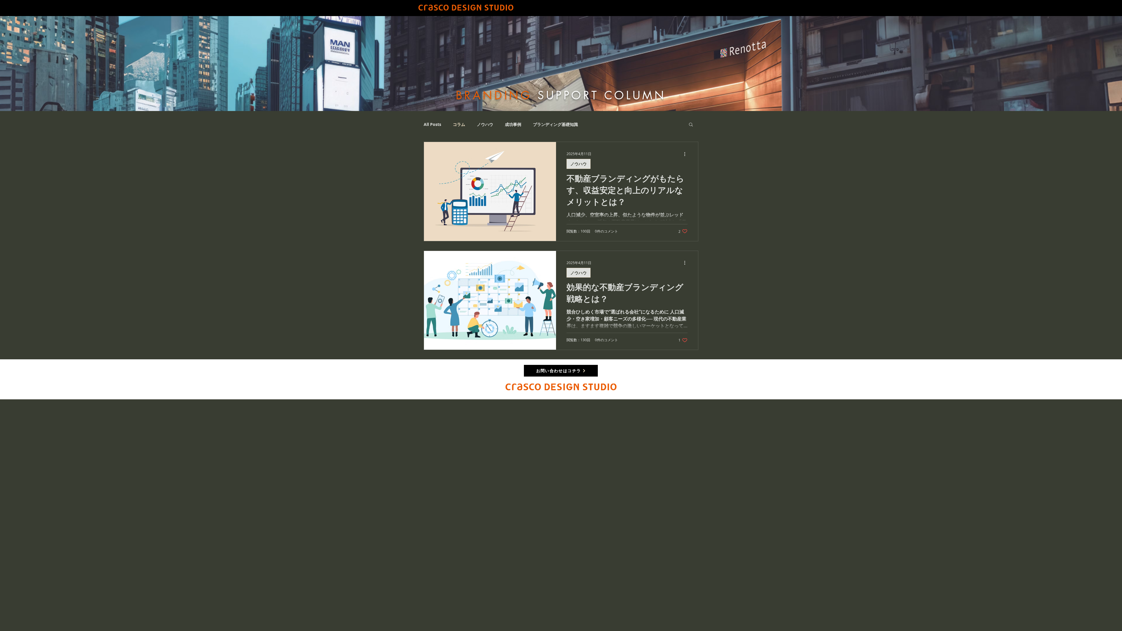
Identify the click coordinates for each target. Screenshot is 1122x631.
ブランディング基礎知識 (555, 124)
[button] (691, 125)
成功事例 (513, 124)
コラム (459, 124)
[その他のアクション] (686, 153)
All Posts (432, 124)
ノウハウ (485, 124)
